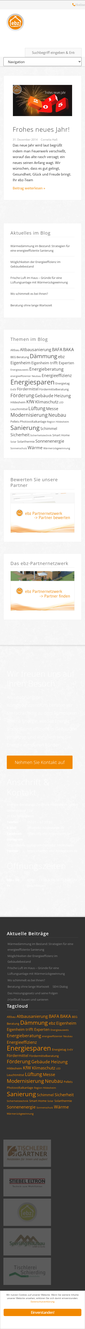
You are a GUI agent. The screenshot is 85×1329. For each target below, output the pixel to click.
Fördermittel (28, 389)
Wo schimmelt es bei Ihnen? (29, 294)
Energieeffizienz (57, 375)
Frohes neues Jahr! (41, 129)
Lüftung (36, 408)
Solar (13, 441)
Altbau (14, 350)
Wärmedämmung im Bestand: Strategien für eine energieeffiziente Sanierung (40, 248)
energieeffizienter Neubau (25, 376)
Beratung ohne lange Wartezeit (31, 305)
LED (61, 402)
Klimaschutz (46, 401)
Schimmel (48, 428)
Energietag (62, 383)
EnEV (13, 389)
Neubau (57, 415)
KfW (30, 402)
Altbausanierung (35, 349)
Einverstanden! (42, 1312)
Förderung (22, 395)
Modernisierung (29, 415)
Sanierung (25, 427)
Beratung (23, 357)
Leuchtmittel (19, 409)
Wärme (35, 448)
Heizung (62, 396)
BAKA (68, 349)
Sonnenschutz (18, 448)
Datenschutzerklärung (42, 1301)
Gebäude (44, 396)
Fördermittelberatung (54, 389)
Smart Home (61, 435)
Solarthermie (26, 441)
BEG (13, 357)
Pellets (14, 421)
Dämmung (43, 356)
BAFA (57, 349)
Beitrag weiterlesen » (29, 188)
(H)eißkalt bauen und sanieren (27, 999)
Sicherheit (19, 434)
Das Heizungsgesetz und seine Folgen (32, 993)
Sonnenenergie (49, 441)
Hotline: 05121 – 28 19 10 (74, 5)
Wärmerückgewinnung (56, 448)
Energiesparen (32, 382)
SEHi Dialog (60, 986)
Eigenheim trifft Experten (52, 362)
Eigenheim (20, 362)
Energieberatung (46, 369)
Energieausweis (19, 369)
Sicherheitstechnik (41, 435)
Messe (52, 408)
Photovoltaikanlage (33, 421)
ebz (61, 356)
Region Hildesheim (58, 421)
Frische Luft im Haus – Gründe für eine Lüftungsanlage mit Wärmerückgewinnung (39, 280)
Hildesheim (18, 402)
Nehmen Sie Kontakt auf (40, 762)
